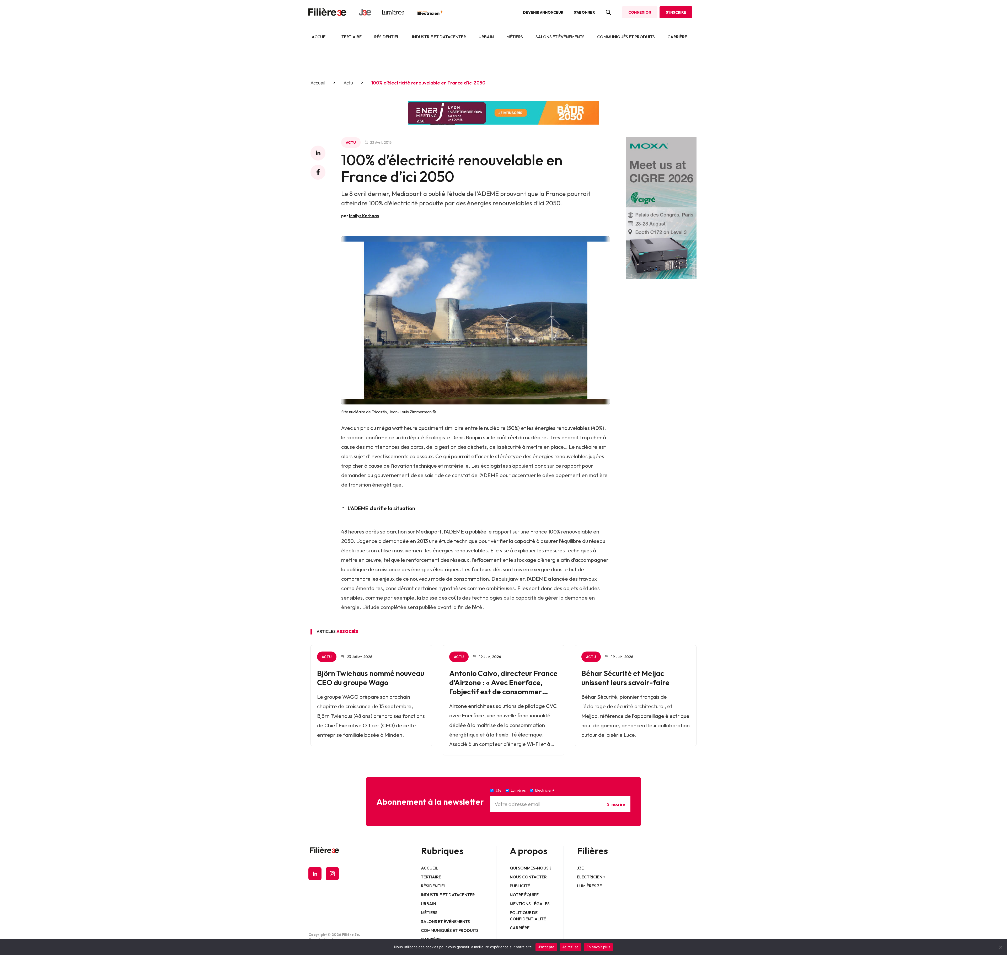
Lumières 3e (589, 885)
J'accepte (546, 947)
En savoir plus (598, 947)
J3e (580, 868)
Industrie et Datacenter (439, 36)
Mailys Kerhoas (364, 215)
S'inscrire (616, 804)
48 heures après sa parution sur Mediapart (391, 531)
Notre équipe (524, 894)
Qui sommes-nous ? (530, 868)
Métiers (514, 36)
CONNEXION (639, 12)
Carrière (677, 36)
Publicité (520, 885)
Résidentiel (386, 36)
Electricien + (591, 876)
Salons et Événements (560, 36)
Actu (348, 83)
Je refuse (570, 947)
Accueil (320, 36)
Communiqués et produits (626, 36)
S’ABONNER (584, 12)
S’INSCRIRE (676, 12)
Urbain (486, 36)
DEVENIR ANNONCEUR (543, 12)
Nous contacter (528, 876)
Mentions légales (530, 903)
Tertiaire (351, 36)
